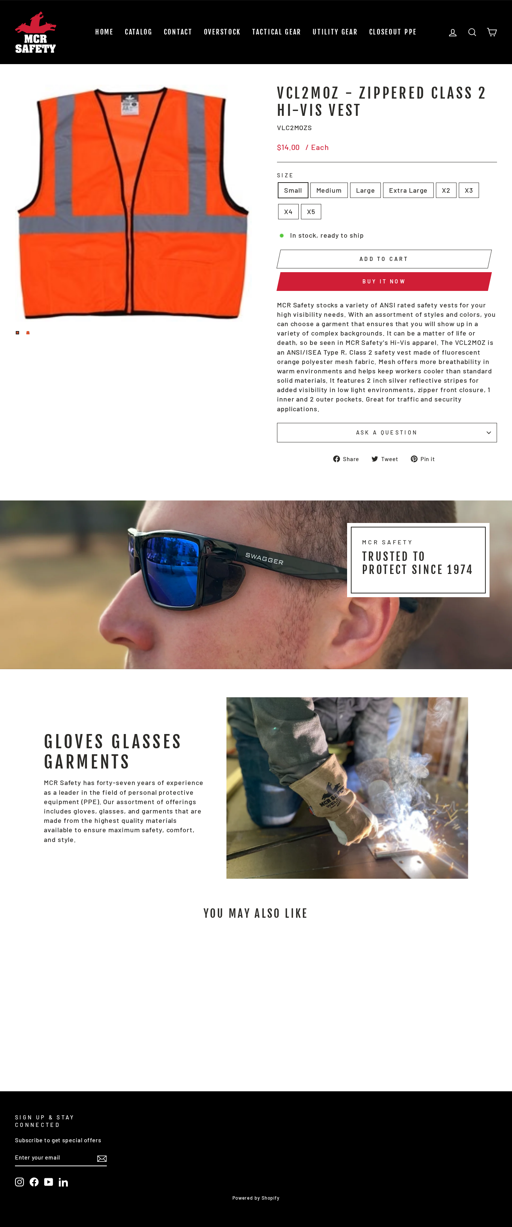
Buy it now (384, 281)
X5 (311, 211)
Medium (329, 190)
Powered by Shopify (256, 1198)
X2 (446, 190)
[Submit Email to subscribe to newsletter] (102, 1158)
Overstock (222, 32)
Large (365, 190)
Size (285, 175)
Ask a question (387, 432)
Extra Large (408, 190)
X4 (288, 211)
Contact (178, 32)
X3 (469, 190)
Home (104, 32)
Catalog (139, 32)
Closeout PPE (393, 32)
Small (293, 190)
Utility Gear (335, 32)
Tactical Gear (276, 32)
